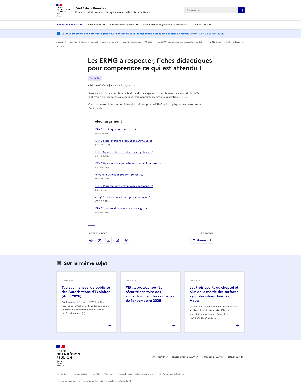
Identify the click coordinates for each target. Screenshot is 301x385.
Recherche (241, 10)
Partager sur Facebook (91, 240)
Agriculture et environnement (104, 42)
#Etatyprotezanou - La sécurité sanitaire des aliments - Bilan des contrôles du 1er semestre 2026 (150, 294)
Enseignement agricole (122, 24)
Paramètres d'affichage (173, 374)
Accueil (59, 42)
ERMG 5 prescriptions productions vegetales (122, 152)
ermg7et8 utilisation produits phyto (117, 174)
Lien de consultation (211, 33)
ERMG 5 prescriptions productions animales (121, 141)
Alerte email (203, 240)
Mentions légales (79, 374)
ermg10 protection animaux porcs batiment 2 (123, 197)
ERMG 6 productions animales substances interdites (126, 163)
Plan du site (61, 374)
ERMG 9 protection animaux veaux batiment (122, 186)
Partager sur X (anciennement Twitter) (100, 240)
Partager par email (117, 240)
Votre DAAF (201, 24)
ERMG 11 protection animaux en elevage (119, 208)
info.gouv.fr (158, 357)
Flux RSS (95, 374)
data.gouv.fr (233, 357)
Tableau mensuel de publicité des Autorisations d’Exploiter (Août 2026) (86, 292)
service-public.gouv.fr (183, 357)
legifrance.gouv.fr (211, 357)
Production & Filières (67, 24)
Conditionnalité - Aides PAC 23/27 (138, 42)
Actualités (95, 78)
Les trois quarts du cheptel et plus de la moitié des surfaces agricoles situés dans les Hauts (214, 294)
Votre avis (108, 374)
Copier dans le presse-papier (126, 240)
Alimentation (94, 24)
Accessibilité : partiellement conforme (136, 374)
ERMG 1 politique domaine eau (114, 129)
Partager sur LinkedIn (108, 240)
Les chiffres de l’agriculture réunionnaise (164, 24)
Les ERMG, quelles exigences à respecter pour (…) (180, 42)
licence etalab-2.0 (120, 381)
